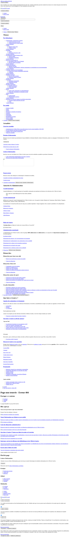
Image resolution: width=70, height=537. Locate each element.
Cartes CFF (5, 472)
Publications (6, 488)
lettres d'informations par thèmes (16, 465)
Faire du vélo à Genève (14, 76)
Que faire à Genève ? (7, 295)
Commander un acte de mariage (13, 266)
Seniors (7, 110)
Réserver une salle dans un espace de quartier (15, 258)
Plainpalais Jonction (7, 359)
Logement (11, 72)
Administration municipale (10, 230)
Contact (5, 13)
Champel (5, 350)
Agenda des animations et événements (13, 301)
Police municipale (12, 87)
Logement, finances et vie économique (14, 69)
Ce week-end (9, 308)
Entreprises (8, 114)
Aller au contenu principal (6, 1)
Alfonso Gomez (6, 210)
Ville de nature (12, 56)
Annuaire (5, 481)
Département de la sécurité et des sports (11, 245)
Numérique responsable (14, 80)
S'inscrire (3, 463)
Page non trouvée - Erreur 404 (9, 388)
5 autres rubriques (10, 73)
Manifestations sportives (14, 96)
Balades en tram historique (11, 375)
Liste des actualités (8, 126)
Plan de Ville (6, 14)
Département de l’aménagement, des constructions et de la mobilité (17, 240)
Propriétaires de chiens (11, 116)
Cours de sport (12, 95)
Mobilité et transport (10, 74)
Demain (7, 307)
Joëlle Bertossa (6, 215)
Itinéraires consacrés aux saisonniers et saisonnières (17, 369)
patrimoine (24, 344)
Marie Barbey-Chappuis (8, 213)
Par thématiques (7, 38)
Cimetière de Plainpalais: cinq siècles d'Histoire (16, 374)
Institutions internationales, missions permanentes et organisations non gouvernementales (28, 67)
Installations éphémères (14, 57)
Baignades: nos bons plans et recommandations (16, 329)
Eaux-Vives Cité (6, 352)
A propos (5, 492)
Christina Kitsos (6, 206)
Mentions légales (7, 493)
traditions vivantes (38, 344)
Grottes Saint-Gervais (8, 354)
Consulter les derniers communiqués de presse (13, 177)
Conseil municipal (8, 188)
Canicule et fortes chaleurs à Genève (11, 144)
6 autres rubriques (10, 44)
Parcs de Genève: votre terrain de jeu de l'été (15, 326)
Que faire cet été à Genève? (12, 339)
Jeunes (7, 109)
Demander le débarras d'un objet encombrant (15, 287)
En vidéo (5, 487)
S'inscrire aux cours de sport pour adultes (15, 278)
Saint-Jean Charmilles (8, 361)
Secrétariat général (7, 236)
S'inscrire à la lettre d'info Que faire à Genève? (16, 316)
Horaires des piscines (7, 471)
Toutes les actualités (10, 132)
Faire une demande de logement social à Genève (16, 291)
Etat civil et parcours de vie (12, 60)
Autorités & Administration (9, 182)
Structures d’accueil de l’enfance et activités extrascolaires (18, 99)
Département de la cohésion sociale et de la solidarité (14, 247)
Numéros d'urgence (13, 85)
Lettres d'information (9, 151)
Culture (7, 45)
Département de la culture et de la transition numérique (15, 243)
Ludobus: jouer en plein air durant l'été (14, 131)
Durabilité (8, 50)
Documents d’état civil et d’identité (16, 61)
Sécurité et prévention (10, 84)
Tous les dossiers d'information (12, 149)
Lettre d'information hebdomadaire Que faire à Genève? (18, 156)
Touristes (8, 113)
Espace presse (7, 173)
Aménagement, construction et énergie (14, 40)
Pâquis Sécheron (6, 357)
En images (5, 486)
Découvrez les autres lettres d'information (15, 157)
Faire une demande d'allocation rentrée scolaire (16, 288)
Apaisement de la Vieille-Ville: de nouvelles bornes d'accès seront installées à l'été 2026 (25, 129)
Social (7, 89)
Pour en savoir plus (5, 527)
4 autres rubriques (10, 83)
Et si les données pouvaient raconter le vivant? (16, 130)
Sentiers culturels (9, 371)
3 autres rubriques (10, 68)
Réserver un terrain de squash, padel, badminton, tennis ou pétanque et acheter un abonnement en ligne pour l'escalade (31, 290)
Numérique (8, 79)
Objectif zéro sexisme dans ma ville (11, 146)
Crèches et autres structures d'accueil (16, 100)
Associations (8, 115)
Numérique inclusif (13, 82)
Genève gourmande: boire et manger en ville (15, 382)
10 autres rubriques (10, 54)
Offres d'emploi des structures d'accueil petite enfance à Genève (19, 292)
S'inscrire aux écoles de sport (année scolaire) (15, 277)
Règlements (5, 480)
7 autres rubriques (10, 102)
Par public (6, 105)
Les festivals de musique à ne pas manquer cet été (16, 324)
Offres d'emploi (6, 478)
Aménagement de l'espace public (16, 43)
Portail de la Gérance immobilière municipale (18, 71)
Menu (2, 25)
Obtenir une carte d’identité (12, 268)
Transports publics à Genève (15, 77)
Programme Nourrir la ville (14, 52)
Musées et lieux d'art (13, 46)
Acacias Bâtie (6, 348)
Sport (7, 94)
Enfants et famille (10, 108)
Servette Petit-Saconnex (8, 364)
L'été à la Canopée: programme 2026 (14, 325)
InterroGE (5, 473)
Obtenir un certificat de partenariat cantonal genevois (17, 270)
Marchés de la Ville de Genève (12, 383)
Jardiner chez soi (9, 384)
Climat (10, 51)
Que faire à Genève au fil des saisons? (13, 318)
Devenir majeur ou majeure (15, 62)
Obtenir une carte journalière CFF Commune (15, 293)
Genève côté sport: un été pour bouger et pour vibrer (17, 327)
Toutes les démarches (10, 261)
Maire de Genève (8, 222)
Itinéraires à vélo (9, 373)
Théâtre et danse (12, 47)
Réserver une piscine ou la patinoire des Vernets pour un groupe (19, 280)
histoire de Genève (14, 344)
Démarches (5, 250)
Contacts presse (6, 180)
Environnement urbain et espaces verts (14, 55)
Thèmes (5, 31)
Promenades (6, 366)
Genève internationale (10, 65)
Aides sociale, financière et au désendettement (19, 90)
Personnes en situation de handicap (13, 111)
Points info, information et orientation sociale (18, 91)
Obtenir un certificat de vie (12, 267)
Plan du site (5, 494)
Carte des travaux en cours (14, 41)
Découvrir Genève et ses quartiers (12, 341)
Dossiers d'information (9, 135)
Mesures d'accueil (12, 66)
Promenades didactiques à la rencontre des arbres (16, 370)
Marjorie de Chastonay (8, 208)
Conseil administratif (9, 197)
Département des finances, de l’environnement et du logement (16, 238)
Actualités (5, 120)
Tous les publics (9, 117)
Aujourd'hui (8, 306)
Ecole (10, 101)
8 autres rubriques (10, 63)
